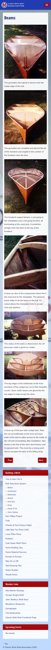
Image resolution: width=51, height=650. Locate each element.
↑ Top (5, 644)
